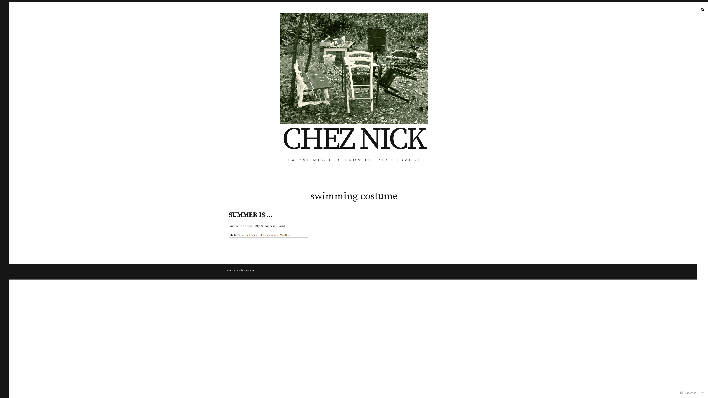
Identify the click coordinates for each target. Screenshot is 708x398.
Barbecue (250, 235)
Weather (285, 235)
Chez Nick (353, 140)
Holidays (263, 235)
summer (274, 235)
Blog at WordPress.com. (241, 270)
